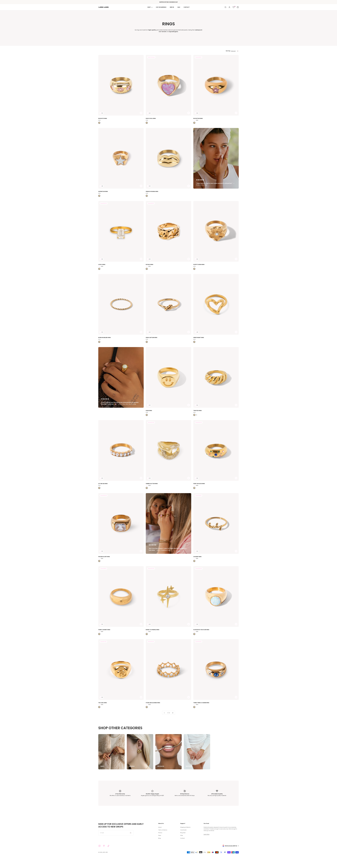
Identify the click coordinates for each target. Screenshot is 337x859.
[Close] (184, 419)
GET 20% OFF (177, 437)
